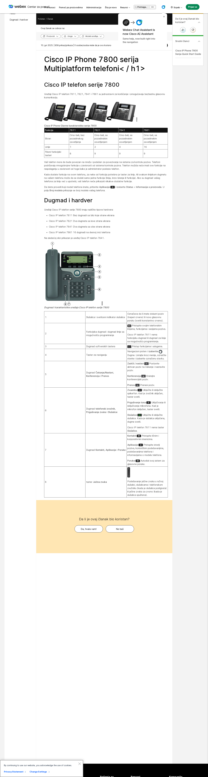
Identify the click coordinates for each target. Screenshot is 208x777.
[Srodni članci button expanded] (199, 41)
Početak (41, 19)
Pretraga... (142, 7)
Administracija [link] (93, 7)
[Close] (79, 763)
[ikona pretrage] (136, 7)
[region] (41, 768)
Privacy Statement (13, 771)
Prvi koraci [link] (49, 7)
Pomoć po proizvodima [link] (71, 7)
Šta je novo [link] (111, 7)
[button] (163, 7)
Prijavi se (192, 7)
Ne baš (120, 529)
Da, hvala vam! (89, 529)
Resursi (124, 7)
